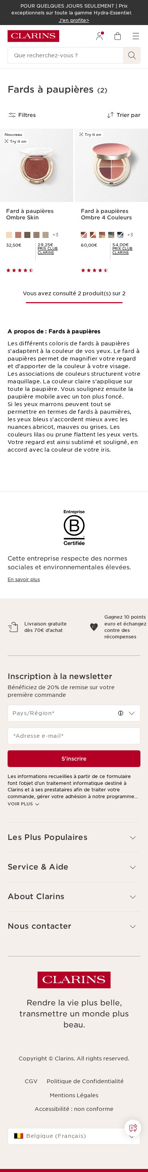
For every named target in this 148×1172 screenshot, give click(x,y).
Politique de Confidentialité (85, 1095)
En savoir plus (24, 579)
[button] (132, 1128)
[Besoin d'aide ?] (133, 1128)
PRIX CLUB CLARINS (48, 250)
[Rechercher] (132, 55)
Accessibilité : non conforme (74, 1122)
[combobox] (74, 726)
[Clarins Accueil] (33, 36)
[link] (52, 250)
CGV (31, 1095)
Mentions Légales (74, 1108)
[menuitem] (99, 36)
